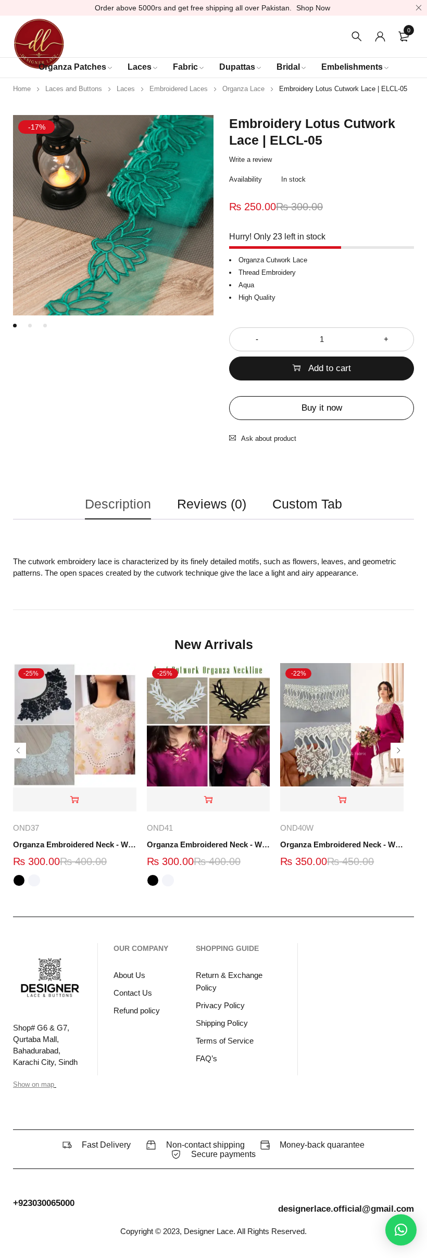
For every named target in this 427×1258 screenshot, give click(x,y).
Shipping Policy (222, 1023)
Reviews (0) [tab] (211, 504)
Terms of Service (225, 1040)
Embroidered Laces (178, 89)
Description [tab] (118, 504)
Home (22, 89)
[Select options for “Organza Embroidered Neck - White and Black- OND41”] (208, 799)
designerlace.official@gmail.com (346, 1209)
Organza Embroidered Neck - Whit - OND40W (342, 844)
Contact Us (133, 992)
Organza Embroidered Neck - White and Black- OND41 (208, 844)
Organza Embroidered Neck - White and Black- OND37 (74, 844)
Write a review (250, 159)
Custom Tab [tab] (307, 504)
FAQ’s (206, 1058)
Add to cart (329, 368)
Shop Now (313, 8)
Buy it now (322, 408)
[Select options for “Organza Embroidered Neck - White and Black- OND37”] (74, 799)
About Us (129, 975)
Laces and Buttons (73, 89)
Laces (126, 89)
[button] (342, 799)
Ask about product (268, 438)
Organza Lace (243, 89)
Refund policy (137, 1010)
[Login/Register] (380, 36)
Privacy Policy (220, 1005)
